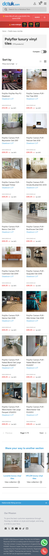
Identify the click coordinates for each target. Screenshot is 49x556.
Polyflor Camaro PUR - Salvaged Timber (11, 183)
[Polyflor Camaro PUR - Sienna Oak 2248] (12, 301)
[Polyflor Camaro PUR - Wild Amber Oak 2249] (36, 301)
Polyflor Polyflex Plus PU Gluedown (11, 94)
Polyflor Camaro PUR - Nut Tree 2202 (35, 94)
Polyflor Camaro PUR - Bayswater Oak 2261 (11, 139)
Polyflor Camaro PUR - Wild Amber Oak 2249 (35, 316)
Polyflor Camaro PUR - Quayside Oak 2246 (35, 272)
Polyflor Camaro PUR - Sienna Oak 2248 (11, 316)
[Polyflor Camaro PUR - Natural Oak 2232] (36, 123)
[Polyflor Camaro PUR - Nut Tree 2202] (36, 79)
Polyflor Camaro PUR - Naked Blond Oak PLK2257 (35, 362)
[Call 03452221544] (44, 551)
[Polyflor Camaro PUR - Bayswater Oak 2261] (12, 123)
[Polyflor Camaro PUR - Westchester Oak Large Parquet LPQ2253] (12, 392)
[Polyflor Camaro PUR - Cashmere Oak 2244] (12, 257)
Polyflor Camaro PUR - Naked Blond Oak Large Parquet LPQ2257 (11, 362)
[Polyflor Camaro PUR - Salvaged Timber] (12, 168)
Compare (36, 52)
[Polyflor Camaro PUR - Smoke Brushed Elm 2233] (36, 168)
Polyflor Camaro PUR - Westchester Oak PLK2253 (35, 409)
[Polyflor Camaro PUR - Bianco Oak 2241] (12, 212)
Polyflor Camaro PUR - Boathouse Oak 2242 (35, 228)
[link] (9, 433)
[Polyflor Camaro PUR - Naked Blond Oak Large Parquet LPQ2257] (12, 345)
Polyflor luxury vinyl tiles (15, 31)
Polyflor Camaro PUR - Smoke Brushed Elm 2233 (36, 183)
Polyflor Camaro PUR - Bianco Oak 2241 (11, 228)
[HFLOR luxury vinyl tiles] (34, 462)
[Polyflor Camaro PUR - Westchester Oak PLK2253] (36, 392)
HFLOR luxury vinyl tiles (34, 477)
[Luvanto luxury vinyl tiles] (12, 462)
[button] (40, 3)
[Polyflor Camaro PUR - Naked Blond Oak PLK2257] (36, 345)
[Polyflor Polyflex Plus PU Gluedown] (12, 79)
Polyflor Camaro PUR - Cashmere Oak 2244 (11, 272)
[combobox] (24, 9)
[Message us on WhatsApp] (44, 542)
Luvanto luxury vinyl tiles (12, 477)
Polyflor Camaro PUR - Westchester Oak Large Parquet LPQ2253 (11, 409)
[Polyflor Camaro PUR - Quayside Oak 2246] (36, 257)
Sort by (6, 59)
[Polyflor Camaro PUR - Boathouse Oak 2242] (36, 212)
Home (4, 31)
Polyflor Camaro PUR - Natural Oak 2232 (35, 139)
